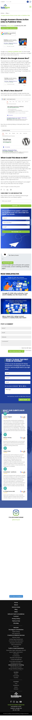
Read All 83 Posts (7, 262)
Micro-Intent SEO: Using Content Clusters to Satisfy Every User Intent (14, 317)
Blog (7, 13)
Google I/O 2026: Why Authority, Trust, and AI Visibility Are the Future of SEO (15, 294)
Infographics (16, 685)
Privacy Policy (16, 618)
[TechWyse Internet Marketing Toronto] (5, 6)
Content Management (16, 659)
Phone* (8, 377)
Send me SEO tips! (26, 348)
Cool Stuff (16, 681)
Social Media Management (16, 661)
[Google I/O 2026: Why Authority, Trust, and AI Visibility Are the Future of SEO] (16, 284)
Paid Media (16, 654)
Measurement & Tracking (16, 665)
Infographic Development (16, 642)
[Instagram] (7, 1)
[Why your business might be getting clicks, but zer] (16, 566)
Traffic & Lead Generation (16, 648)
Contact (16, 616)
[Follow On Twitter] (4, 190)
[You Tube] (10, 1)
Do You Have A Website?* (12, 386)
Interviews (16, 689)
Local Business (16, 655)
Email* (7, 382)
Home (2, 13)
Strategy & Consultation (16, 629)
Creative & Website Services (16, 635)
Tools (16, 683)
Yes (22, 386)
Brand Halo (16, 646)
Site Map (16, 623)
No (25, 386)
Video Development (16, 644)
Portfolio (16, 674)
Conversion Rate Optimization (16, 641)
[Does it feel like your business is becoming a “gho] (16, 549)
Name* (8, 373)
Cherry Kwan (10, 25)
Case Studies (16, 675)
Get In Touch (23, 399)
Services (16, 627)
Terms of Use (16, 621)
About (16, 605)
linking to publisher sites (15, 51)
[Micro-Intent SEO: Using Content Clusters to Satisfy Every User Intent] (16, 307)
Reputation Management (16, 657)
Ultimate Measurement (16, 667)
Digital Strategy (16, 631)
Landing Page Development (16, 639)
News (16, 612)
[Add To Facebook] (6, 1)
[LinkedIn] (7, 190)
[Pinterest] (11, 190)
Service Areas (16, 607)
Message (8, 389)
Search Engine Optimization (9, 28)
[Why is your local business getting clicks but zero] (16, 584)
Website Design (16, 637)
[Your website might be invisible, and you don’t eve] (16, 531)
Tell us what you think (15, 351)
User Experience (16, 633)
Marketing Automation (16, 663)
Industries (16, 677)
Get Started (14, 231)
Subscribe (15, 205)
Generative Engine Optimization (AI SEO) (16, 650)
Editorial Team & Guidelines (16, 614)
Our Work (16, 672)
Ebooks (16, 687)
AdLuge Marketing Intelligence (16, 668)
